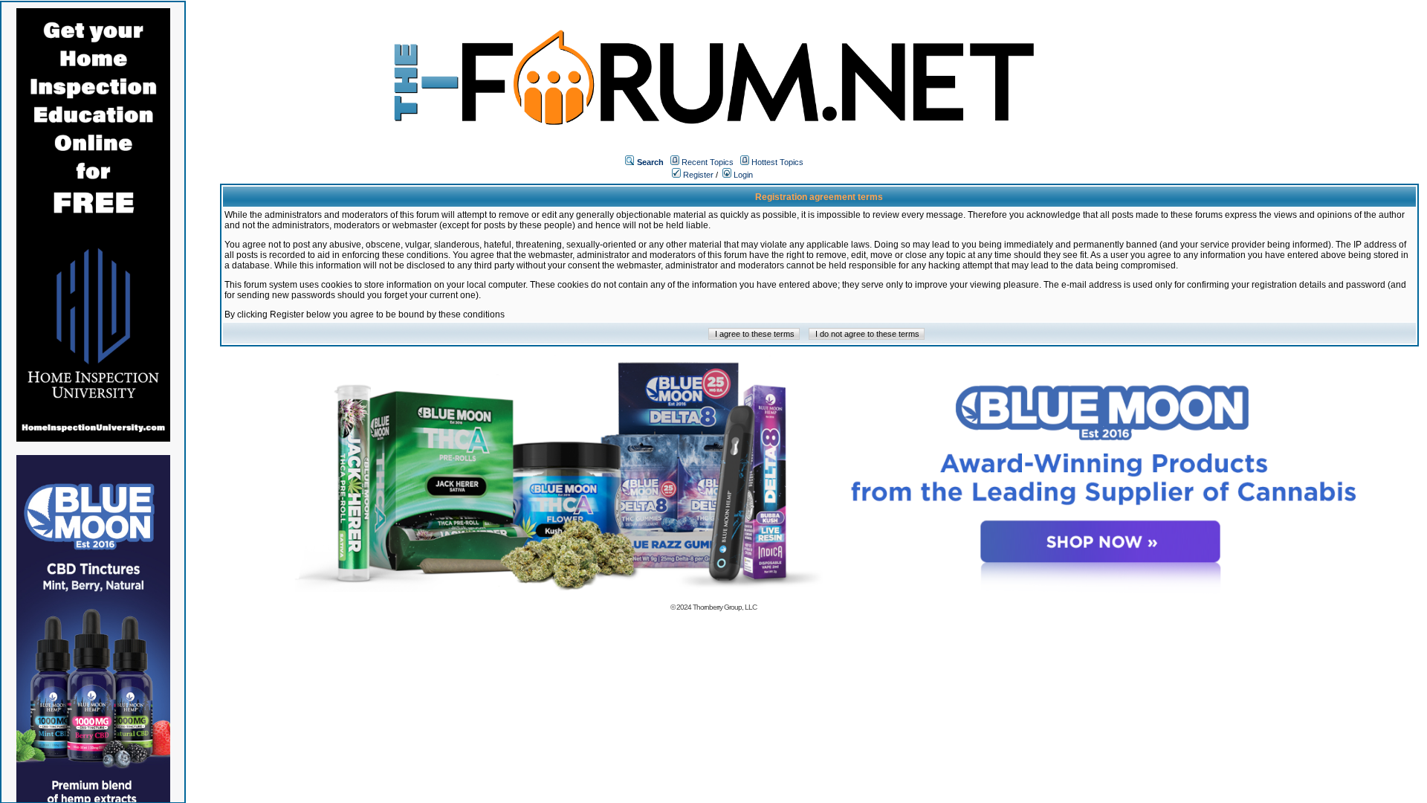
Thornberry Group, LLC (725, 607)
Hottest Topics (777, 162)
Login (742, 174)
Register (697, 174)
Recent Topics (708, 162)
